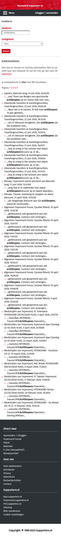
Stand (6, 442)
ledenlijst (6, 74)
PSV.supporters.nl (12, 503)
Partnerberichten (12, 480)
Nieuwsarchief (10, 453)
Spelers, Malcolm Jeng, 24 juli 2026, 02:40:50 (26, 93)
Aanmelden (9, 435)
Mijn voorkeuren (11, 511)
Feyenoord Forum (12, 439)
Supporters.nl (11, 489)
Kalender (8, 446)
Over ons (8, 459)
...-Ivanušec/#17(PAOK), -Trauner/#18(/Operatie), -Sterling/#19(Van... (26, 412)
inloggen (39, 13)
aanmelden (52, 13)
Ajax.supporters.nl (12, 496)
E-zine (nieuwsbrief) (13, 449)
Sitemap (7, 507)
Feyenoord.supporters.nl (15, 500)
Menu (11, 13)
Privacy (7, 473)
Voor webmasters (12, 466)
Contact (7, 484)
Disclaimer (8, 469)
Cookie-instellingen (13, 514)
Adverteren (9, 476)
